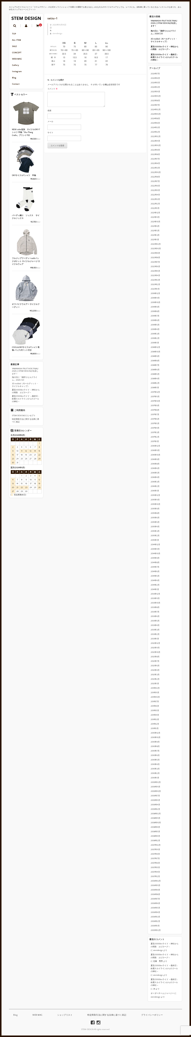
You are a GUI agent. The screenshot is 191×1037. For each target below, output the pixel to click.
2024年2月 (155, 132)
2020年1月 (155, 289)
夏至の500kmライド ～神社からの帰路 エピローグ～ (164, 48)
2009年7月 (155, 796)
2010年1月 (155, 778)
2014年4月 (155, 580)
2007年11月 (155, 849)
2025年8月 (155, 101)
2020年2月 (155, 284)
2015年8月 (155, 513)
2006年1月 (155, 926)
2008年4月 (155, 836)
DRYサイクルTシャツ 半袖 (24, 175)
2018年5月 (155, 374)
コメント (52, 89)
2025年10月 (156, 96)
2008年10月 (156, 823)
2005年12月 (156, 930)
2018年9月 (155, 356)
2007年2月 (155, 876)
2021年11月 (155, 217)
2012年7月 (155, 661)
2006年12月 (156, 881)
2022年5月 (155, 190)
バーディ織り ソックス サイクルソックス (26, 216)
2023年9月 (155, 150)
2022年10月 (156, 172)
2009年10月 (156, 791)
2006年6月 (155, 903)
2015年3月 (155, 531)
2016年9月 (155, 459)
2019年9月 (155, 307)
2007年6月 (155, 863)
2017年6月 (155, 419)
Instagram (17, 71)
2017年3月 (155, 432)
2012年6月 (155, 666)
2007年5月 (155, 867)
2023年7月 (155, 159)
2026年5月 (155, 83)
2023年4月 (155, 163)
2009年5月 (155, 800)
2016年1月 (155, 491)
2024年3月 (155, 127)
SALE (14, 46)
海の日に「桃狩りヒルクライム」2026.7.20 (163, 32)
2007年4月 (155, 872)
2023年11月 (155, 141)
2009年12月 (156, 782)
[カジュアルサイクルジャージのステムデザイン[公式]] (26, 18)
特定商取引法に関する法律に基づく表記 (25, 420)
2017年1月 (155, 441)
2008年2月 (155, 841)
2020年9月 (155, 253)
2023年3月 (155, 168)
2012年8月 (155, 657)
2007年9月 (155, 854)
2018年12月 (155, 347)
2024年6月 (155, 123)
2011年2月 (155, 724)
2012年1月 (155, 684)
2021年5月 (155, 231)
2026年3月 (155, 87)
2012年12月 (155, 643)
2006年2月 (155, 921)
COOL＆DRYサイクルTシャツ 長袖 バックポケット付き (26, 348)
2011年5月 (155, 710)
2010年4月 (155, 764)
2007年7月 (155, 858)
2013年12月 (155, 594)
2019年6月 (155, 320)
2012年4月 (155, 670)
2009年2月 (155, 809)
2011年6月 (155, 706)
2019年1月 (155, 343)
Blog (14, 78)
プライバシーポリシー (152, 1015)
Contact (16, 84)
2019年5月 (155, 325)
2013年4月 (155, 625)
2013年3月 (155, 630)
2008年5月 (155, 832)
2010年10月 (155, 737)
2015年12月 (155, 495)
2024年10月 (156, 114)
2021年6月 (155, 226)
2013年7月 (155, 612)
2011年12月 (155, 688)
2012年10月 (155, 652)
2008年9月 (155, 827)
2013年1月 (155, 639)
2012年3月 (155, 675)
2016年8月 (155, 464)
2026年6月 (155, 78)
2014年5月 (155, 576)
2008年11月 (155, 818)
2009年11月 (155, 787)
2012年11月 (155, 648)
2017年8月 (155, 410)
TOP (14, 34)
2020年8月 (155, 258)
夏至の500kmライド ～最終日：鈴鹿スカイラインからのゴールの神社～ (164, 57)
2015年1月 (155, 540)
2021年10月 (155, 222)
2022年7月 (155, 181)
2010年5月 (155, 760)
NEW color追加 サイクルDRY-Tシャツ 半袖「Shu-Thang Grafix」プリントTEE (26, 132)
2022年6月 (155, 186)
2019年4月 (155, 329)
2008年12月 (156, 814)
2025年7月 (155, 105)
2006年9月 (155, 890)
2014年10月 (155, 554)
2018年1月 (155, 388)
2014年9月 (155, 558)
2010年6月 (155, 755)
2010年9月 (155, 742)
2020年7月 (155, 262)
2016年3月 (155, 482)
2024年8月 (155, 118)
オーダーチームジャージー (162, 993)
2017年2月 (155, 437)
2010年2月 (155, 773)
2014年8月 (155, 562)
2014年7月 (155, 567)
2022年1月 (155, 208)
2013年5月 (155, 621)
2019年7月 (155, 316)
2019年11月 (155, 298)
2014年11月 (155, 549)
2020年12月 (156, 244)
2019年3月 (155, 334)
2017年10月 (155, 401)
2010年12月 (155, 733)
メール (50, 121)
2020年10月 (156, 249)
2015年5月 (155, 522)
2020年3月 (155, 280)
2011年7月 (155, 702)
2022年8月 (155, 177)
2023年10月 (156, 145)
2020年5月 (155, 271)
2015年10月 (155, 504)
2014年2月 (155, 585)
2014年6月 (155, 571)
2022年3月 (155, 199)
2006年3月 (155, 917)
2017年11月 (155, 397)
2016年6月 (155, 468)
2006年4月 (155, 912)
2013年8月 (155, 607)
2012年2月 (155, 679)
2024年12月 (156, 110)
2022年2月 (155, 204)
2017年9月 (155, 406)
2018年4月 (155, 379)
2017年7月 (155, 414)
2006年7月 (155, 899)
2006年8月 (155, 894)
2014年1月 (155, 589)
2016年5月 (155, 473)
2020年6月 (155, 266)
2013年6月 (155, 616)
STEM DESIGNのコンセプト (24, 416)
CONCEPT (16, 53)
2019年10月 (155, 302)
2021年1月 (155, 240)
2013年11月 (155, 598)
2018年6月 (155, 370)
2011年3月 (155, 719)
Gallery (15, 65)
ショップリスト (65, 1015)
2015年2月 (155, 536)
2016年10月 (155, 455)
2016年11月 (155, 450)
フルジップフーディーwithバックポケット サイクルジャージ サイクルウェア (26, 261)
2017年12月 (155, 392)
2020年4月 (155, 275)
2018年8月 (155, 361)
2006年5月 (155, 908)
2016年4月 (155, 477)
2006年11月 (155, 885)
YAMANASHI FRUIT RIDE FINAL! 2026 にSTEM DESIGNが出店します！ (164, 23)
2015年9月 (155, 509)
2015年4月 (155, 527)
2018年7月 (155, 365)
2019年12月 (155, 293)
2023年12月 (156, 136)
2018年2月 (155, 383)
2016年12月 (155, 446)
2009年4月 (155, 805)
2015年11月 (155, 500)
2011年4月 (155, 715)
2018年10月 (155, 352)
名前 (49, 111)
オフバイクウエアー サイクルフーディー (26, 305)
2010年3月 (155, 769)
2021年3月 (155, 235)
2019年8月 (155, 311)
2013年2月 (155, 634)
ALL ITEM (16, 40)
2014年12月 (155, 545)
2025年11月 (155, 92)
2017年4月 (155, 428)
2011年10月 (155, 697)
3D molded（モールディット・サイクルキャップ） (164, 40)
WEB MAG (17, 59)
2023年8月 (155, 154)
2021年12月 (155, 213)
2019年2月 (155, 338)
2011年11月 (155, 693)
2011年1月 (155, 728)
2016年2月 (155, 486)
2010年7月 (155, 751)
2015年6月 (155, 518)
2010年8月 (155, 746)
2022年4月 (155, 195)
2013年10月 (155, 603)
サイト (50, 133)
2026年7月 (155, 74)
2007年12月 (156, 845)
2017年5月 (155, 423)
